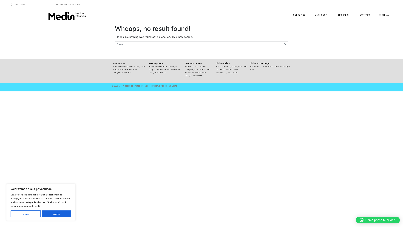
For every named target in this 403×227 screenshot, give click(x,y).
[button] (378, 220)
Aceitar (56, 214)
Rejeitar (25, 214)
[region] (41, 202)
